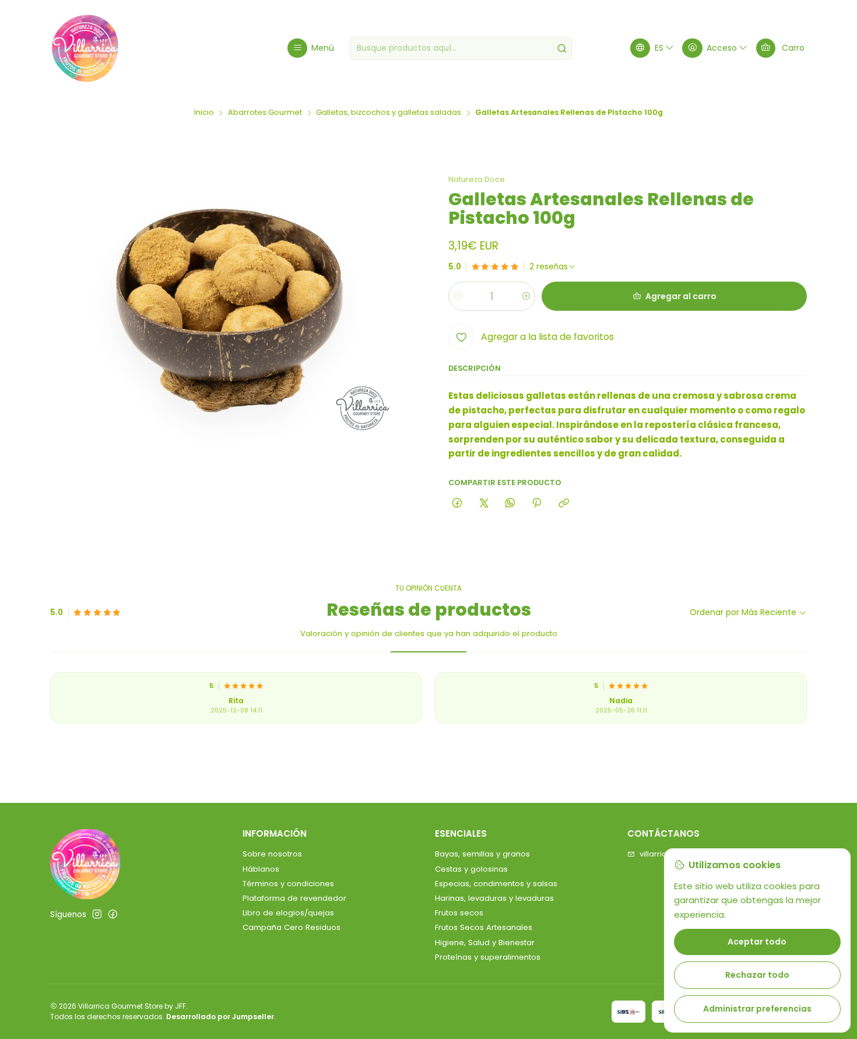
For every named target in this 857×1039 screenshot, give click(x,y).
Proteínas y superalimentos (487, 957)
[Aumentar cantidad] (526, 296)
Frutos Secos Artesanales (483, 927)
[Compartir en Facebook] (457, 503)
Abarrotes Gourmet (265, 113)
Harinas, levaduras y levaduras (494, 898)
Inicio (204, 113)
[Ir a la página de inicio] (85, 48)
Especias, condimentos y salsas (496, 883)
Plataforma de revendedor (294, 898)
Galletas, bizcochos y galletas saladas (388, 113)
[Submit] (562, 48)
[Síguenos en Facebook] (112, 914)
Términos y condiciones (288, 883)
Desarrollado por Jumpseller (220, 1017)
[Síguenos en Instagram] (97, 914)
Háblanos (261, 869)
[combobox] (461, 48)
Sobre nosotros (272, 853)
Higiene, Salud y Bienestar (485, 942)
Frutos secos (459, 912)
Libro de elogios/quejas (288, 912)
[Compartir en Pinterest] (537, 503)
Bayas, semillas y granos (482, 853)
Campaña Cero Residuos (291, 927)
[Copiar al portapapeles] (563, 503)
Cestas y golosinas (471, 869)
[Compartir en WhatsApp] (510, 503)
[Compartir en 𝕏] (484, 503)
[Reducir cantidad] (458, 296)
